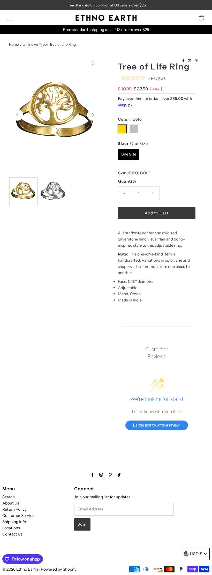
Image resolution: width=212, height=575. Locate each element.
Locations (11, 527)
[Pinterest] (110, 475)
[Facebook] (93, 475)
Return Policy (14, 509)
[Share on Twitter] (190, 60)
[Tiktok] (119, 475)
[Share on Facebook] (184, 60)
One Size (128, 154)
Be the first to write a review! (156, 425)
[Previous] (17, 115)
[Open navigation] (10, 18)
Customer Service (18, 515)
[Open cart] (201, 18)
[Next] (93, 115)
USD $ (196, 553)
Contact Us (12, 534)
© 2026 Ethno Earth (20, 569)
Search (8, 496)
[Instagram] (101, 475)
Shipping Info (14, 521)
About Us (10, 503)
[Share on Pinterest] (196, 60)
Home (14, 44)
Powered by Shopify (59, 569)
